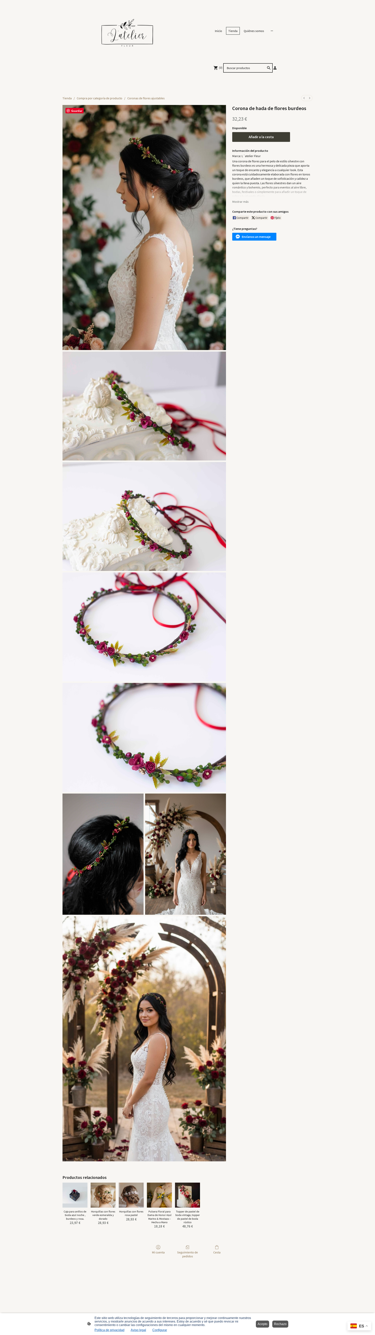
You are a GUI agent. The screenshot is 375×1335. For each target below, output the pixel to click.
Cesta (217, 1252)
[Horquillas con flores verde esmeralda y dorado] (103, 1195)
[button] (254, 237)
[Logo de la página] (127, 30)
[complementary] (359, 1326)
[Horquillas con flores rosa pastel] (131, 1195)
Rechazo (280, 1324)
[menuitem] (304, 98)
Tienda (67, 98)
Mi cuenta (158, 1252)
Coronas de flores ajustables (146, 98)
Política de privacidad (109, 1330)
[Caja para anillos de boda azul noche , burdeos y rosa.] (75, 1195)
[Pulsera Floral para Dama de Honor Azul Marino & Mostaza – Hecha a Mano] (159, 1195)
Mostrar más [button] (240, 202)
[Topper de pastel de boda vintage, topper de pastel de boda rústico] (187, 1195)
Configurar (159, 1330)
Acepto (262, 1324)
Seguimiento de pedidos (187, 1254)
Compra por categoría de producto (99, 98)
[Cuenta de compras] (275, 68)
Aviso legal (138, 1330)
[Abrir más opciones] (272, 31)
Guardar (76, 111)
